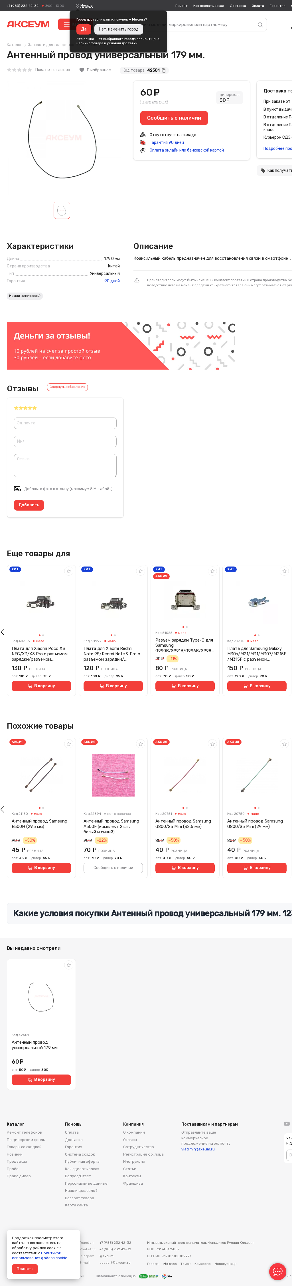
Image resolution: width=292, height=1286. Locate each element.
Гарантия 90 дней (166, 142)
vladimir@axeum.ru (198, 1149)
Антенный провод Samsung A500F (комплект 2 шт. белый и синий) (111, 827)
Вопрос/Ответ (78, 1176)
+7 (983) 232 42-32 (22, 5)
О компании (134, 1132)
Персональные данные (86, 1183)
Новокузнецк (225, 1264)
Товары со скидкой (24, 1147)
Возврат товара (79, 1198)
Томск (185, 1264)
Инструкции (134, 1161)
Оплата (258, 5)
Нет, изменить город (119, 29)
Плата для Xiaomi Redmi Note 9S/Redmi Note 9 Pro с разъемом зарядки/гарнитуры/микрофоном (112, 654)
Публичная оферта (82, 1161)
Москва (86, 5)
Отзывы (130, 1140)
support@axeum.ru (115, 1263)
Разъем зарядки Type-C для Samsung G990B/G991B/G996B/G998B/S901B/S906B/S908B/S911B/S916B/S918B (184, 646)
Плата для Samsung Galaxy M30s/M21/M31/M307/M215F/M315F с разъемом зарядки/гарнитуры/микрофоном (256, 654)
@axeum (106, 1256)
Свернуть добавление (67, 387)
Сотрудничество (138, 1147)
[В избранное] (68, 571)
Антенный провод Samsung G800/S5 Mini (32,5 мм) (183, 824)
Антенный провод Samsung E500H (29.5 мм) (39, 824)
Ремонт (181, 5)
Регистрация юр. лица (143, 1154)
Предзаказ (17, 1161)
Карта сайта (76, 1205)
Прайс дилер (19, 1176)
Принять (25, 1269)
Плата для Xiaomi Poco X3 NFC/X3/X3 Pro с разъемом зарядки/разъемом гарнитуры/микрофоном (40, 654)
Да (84, 29)
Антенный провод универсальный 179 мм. (35, 1045)
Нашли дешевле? (154, 101)
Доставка (238, 5)
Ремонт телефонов (24, 1132)
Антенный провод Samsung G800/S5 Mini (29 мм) (255, 824)
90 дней (112, 281)
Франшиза (133, 1183)
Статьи (129, 1169)
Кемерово (202, 1264)
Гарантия (277, 5)
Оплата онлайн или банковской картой (186, 150)
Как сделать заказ (208, 5)
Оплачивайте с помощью (116, 1276)
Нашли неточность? (24, 296)
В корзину (44, 686)
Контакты (132, 1176)
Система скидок (80, 1154)
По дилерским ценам (26, 1140)
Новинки (15, 1154)
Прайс (12, 1169)
